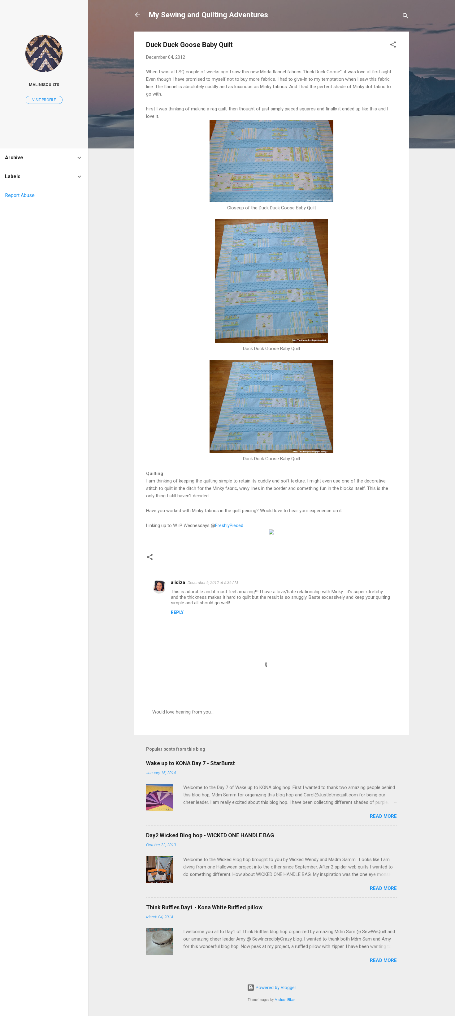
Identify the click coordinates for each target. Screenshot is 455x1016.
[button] (393, 45)
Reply (177, 612)
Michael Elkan (285, 1000)
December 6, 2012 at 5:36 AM (213, 582)
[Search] (405, 16)
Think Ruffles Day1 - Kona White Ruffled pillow (204, 907)
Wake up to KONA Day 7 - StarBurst (190, 763)
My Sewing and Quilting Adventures (208, 15)
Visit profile (44, 100)
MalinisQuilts (44, 84)
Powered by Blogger (275, 987)
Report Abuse (20, 195)
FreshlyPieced (229, 525)
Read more (383, 816)
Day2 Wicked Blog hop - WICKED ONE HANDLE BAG (210, 835)
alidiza (178, 582)
